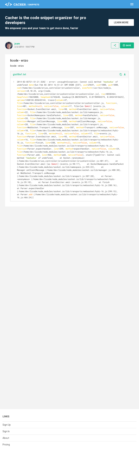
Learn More (121, 22)
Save (127, 45)
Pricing (6, 444)
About (6, 437)
